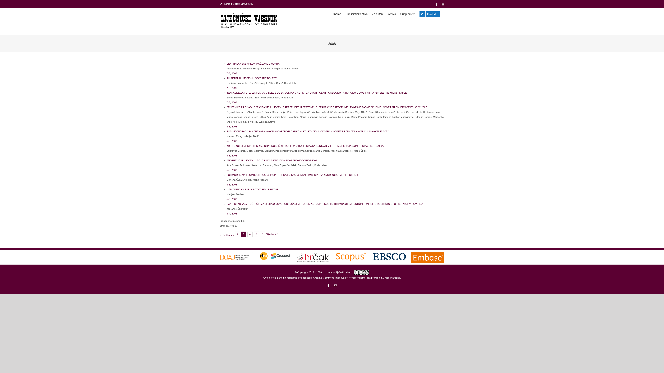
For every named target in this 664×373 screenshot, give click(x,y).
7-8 (228, 73)
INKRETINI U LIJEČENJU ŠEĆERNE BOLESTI (252, 78)
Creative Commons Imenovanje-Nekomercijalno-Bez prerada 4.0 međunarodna (356, 277)
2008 (234, 73)
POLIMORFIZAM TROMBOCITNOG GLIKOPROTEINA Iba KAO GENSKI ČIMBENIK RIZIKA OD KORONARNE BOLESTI (292, 175)
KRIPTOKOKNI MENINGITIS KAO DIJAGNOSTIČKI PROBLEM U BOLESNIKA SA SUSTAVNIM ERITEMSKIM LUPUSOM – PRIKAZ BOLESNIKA (305, 146)
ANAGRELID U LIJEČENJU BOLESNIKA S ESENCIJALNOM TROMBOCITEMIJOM (272, 160)
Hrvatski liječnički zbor (339, 272)
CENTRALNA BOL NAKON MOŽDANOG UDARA (253, 63)
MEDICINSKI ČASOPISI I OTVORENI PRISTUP (252, 189)
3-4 (228, 213)
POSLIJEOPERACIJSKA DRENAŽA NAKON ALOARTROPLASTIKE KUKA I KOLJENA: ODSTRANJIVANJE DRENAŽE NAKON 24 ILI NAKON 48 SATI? (308, 131)
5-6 (228, 126)
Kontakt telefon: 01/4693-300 (238, 4)
